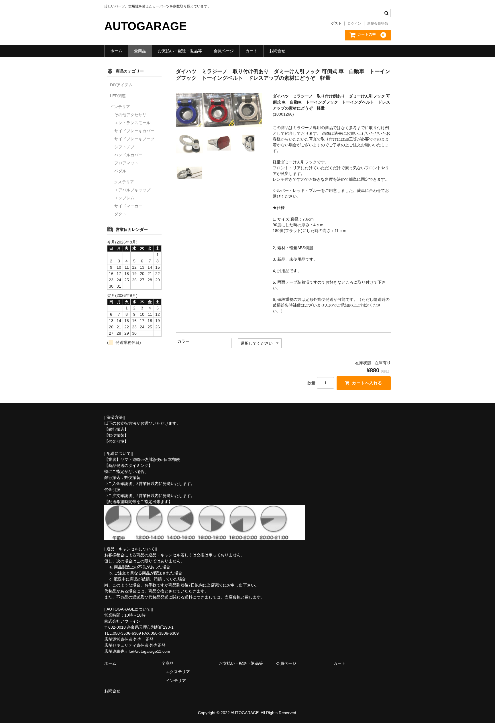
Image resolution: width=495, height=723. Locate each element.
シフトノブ (124, 147)
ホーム (116, 50)
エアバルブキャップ (132, 190)
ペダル (120, 171)
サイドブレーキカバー (134, 130)
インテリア (120, 106)
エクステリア (122, 182)
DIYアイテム (121, 85)
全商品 (140, 50)
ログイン (354, 24)
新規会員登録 (377, 24)
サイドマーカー (128, 206)
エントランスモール (132, 122)
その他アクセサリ (130, 114)
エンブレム (124, 198)
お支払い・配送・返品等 (180, 50)
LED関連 (118, 95)
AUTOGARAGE (145, 26)
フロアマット (126, 163)
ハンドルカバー (128, 155)
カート (251, 50)
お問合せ (277, 50)
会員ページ (224, 50)
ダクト (120, 214)
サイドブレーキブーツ (134, 139)
